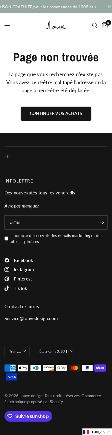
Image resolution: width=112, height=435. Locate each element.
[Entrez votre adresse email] (102, 222)
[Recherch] (95, 25)
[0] (104, 25)
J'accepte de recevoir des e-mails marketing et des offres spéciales (56, 238)
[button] (97, 431)
